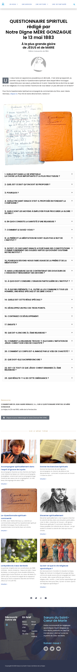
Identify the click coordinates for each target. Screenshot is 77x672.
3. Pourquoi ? (12, 192)
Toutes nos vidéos (34, 634)
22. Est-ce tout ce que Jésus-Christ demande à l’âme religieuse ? (33, 368)
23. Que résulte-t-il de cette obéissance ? (27, 378)
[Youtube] (58, 648)
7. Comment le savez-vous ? (19, 229)
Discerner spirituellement (51, 515)
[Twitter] (52, 648)
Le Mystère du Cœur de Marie (14, 565)
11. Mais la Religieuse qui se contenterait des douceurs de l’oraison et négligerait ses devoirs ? (35, 271)
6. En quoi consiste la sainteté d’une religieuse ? (30, 221)
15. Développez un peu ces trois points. (25, 308)
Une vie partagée (59, 4)
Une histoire (41, 4)
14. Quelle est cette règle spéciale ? (23, 299)
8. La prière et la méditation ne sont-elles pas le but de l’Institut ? (34, 239)
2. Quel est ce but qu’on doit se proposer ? (27, 184)
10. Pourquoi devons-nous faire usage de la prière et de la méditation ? (36, 261)
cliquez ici (13, 94)
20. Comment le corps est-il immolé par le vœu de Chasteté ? (37, 351)
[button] (74, 4)
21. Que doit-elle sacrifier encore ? (23, 359)
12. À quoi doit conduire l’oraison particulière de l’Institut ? (37, 281)
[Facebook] (46, 648)
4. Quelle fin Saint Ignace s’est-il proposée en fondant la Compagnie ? (35, 202)
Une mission (27, 4)
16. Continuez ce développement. (22, 316)
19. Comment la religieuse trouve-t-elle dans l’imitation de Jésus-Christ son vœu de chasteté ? (36, 342)
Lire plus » (4, 484)
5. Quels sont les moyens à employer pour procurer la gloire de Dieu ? (37, 212)
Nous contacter (24, 624)
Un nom (13, 4)
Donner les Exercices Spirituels (54, 466)
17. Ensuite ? (11, 324)
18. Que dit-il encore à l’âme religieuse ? (25, 332)
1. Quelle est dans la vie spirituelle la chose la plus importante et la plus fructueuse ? (32, 175)
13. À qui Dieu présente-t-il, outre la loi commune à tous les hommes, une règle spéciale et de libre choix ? (36, 290)
